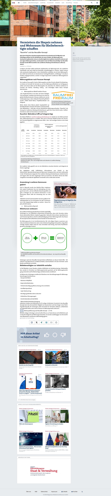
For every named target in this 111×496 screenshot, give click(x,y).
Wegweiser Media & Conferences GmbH (57, 494)
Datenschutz (44, 491)
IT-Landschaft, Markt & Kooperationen (62, 184)
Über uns (28, 491)
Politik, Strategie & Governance (61, 183)
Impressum (54, 491)
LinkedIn (65, 491)
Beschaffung (69, 2)
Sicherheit (57, 2)
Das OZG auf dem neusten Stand (83, 58)
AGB (36, 491)
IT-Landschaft (50, 2)
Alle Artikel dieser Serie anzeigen (27, 399)
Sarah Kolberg (31, 318)
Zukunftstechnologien (33, 2)
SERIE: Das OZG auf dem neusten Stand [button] (28, 345)
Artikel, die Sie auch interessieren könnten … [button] (30, 404)
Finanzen (76, 2)
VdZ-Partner (63, 408)
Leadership (42, 2)
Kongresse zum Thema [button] (24, 457)
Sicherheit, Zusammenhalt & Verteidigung (25, 374)
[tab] (44, 345)
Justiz (63, 2)
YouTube (75, 491)
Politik (24, 2)
